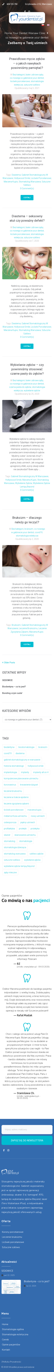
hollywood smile (22, 178)
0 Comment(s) (27, 188)
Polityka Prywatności (11, 1361)
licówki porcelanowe (20, 81)
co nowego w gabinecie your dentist (27, 78)
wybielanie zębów (32, 390)
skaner (7, 835)
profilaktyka (9, 828)
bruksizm (28, 529)
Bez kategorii (19, 74)
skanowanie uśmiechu (25, 835)
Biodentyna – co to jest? (14, 686)
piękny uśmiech (27, 822)
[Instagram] (29, 11)
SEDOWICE (7, 680)
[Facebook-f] (25, 11)
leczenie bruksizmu (28, 628)
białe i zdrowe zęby (34, 74)
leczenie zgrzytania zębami (16, 803)
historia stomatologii (14, 766)
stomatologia (25, 841)
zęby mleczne (10, 872)
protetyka (35, 828)
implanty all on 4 (40, 772)
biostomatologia (26, 747)
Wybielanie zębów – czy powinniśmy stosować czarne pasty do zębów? (27, 369)
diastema (16, 175)
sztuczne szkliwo (32, 85)
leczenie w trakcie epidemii (16, 797)
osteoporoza (10, 822)
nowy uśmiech (38, 816)
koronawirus (10, 784)
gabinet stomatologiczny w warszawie (29, 476)
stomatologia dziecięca (15, 847)
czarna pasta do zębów (20, 387)
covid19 (38, 532)
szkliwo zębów (37, 854)
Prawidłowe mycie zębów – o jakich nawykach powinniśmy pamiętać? (27, 63)
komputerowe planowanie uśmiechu (21, 778)
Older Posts (8, 662)
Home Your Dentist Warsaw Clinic (24, 33)
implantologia (10, 772)
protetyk (23, 828)
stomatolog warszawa (30, 181)
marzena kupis (11, 181)
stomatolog (9, 841)
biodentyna (9, 747)
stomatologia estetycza (27, 535)
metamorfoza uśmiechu (15, 816)
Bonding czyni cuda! (12, 693)
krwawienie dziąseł (29, 784)
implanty (25, 772)
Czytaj (27, 198)
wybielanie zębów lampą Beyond (19, 866)
